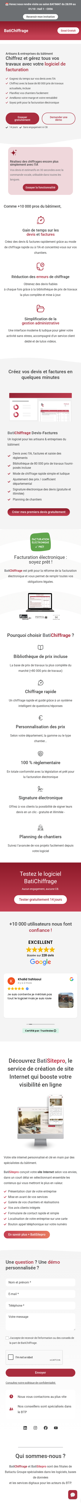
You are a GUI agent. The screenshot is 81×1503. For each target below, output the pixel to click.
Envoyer (40, 1372)
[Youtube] (56, 1428)
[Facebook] (45, 1428)
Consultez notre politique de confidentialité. (31, 1382)
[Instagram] (35, 1428)
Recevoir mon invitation (40, 16)
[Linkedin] (25, 1428)
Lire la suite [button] (15, 1012)
